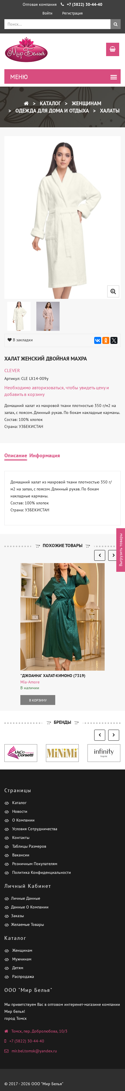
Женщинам (85, 103)
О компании (23, 820)
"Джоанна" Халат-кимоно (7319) (52, 675)
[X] (113, 340)
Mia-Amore (30, 682)
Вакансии (20, 855)
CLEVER (12, 370)
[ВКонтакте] (97, 340)
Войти (47, 13)
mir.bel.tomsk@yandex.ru (34, 1050)
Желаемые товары (27, 924)
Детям (17, 967)
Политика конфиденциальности (41, 872)
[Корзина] (109, 50)
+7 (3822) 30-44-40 (26, 1041)
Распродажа (22, 976)
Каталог (49, 103)
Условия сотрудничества (34, 828)
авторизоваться (48, 387)
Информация (44, 455)
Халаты (109, 110)
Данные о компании (30, 907)
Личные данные (25, 898)
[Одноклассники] (105, 340)
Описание (15, 455)
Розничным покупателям (34, 863)
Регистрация (72, 13)
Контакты (20, 837)
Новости (19, 811)
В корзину (38, 700)
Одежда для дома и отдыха (51, 110)
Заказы (17, 915)
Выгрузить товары (120, 549)
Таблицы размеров (28, 846)
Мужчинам (21, 959)
